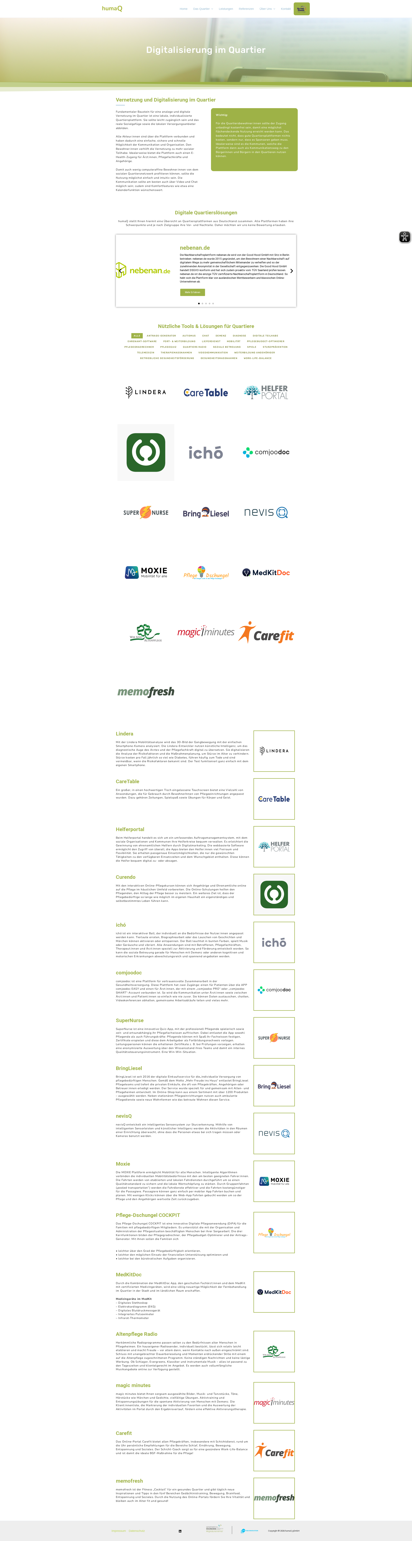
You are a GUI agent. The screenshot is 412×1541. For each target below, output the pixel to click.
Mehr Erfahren (192, 292)
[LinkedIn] (180, 1531)
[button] (120, 270)
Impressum (119, 1530)
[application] (211, 8)
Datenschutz (137, 1530)
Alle (137, 335)
